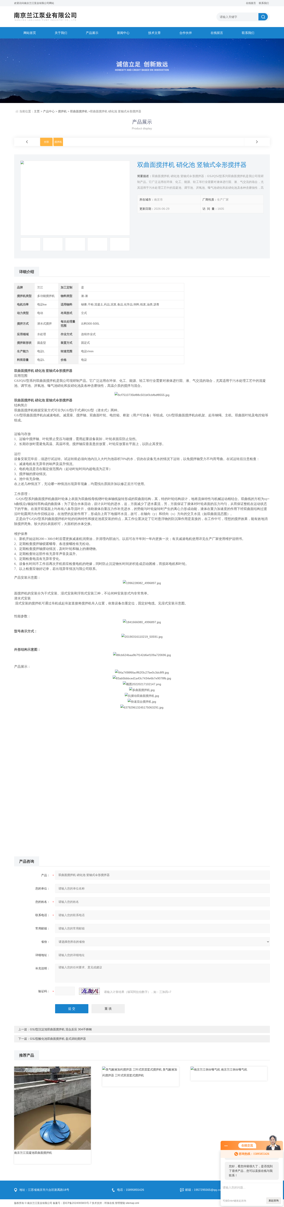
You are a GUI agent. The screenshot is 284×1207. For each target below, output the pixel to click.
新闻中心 (123, 33)
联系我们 (264, 3)
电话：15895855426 (130, 1189)
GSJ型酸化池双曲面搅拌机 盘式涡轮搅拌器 (58, 1038)
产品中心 (49, 111)
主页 (37, 111)
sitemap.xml (132, 1203)
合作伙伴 (185, 33)
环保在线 (109, 1203)
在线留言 (251, 3)
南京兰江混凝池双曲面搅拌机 (33, 1152)
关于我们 (61, 33)
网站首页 (29, 33)
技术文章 (154, 33)
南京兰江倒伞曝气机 (234, 1069)
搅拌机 (62, 111)
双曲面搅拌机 (79, 111)
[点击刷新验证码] (89, 991)
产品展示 (92, 33)
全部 (46, 141)
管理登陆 (120, 1203)
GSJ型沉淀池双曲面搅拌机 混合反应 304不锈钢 (61, 1029)
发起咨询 (274, 1200)
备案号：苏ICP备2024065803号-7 (72, 1203)
